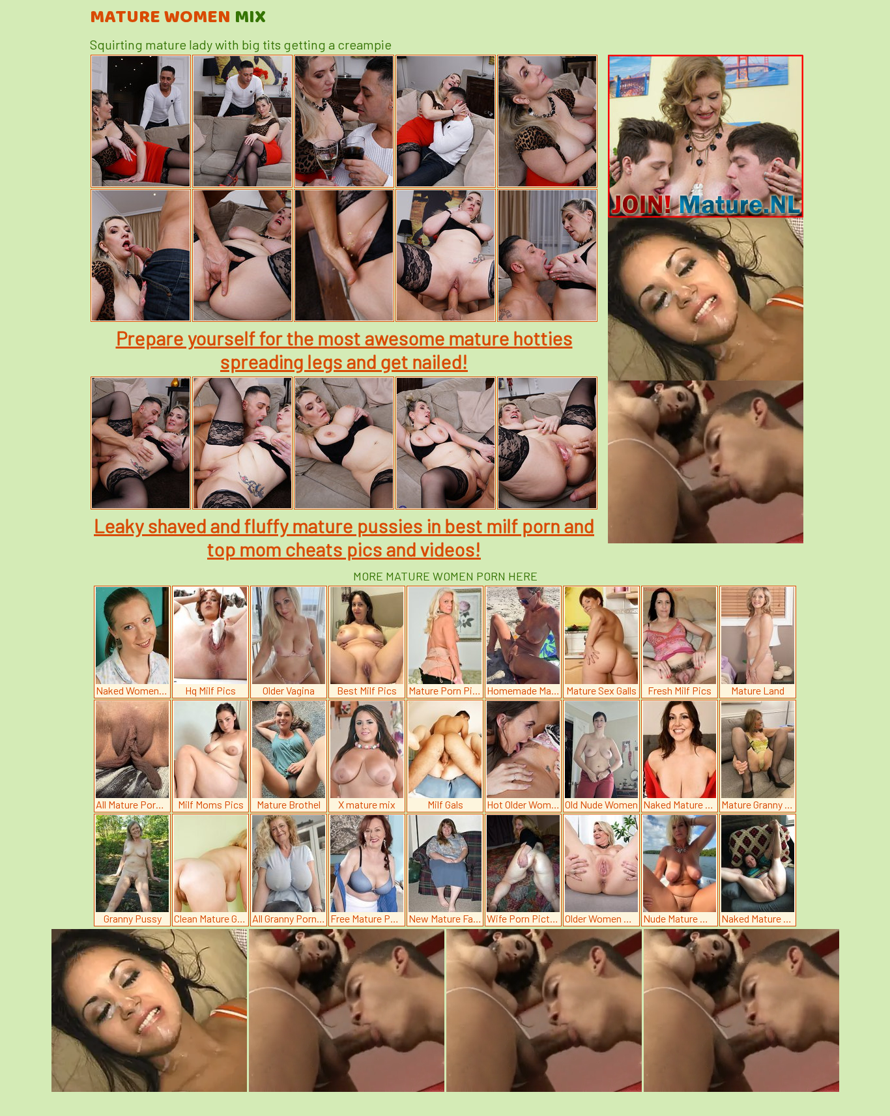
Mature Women (178, 17)
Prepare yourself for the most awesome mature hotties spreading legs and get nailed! (344, 349)
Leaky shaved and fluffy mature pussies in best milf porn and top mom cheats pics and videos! (344, 536)
